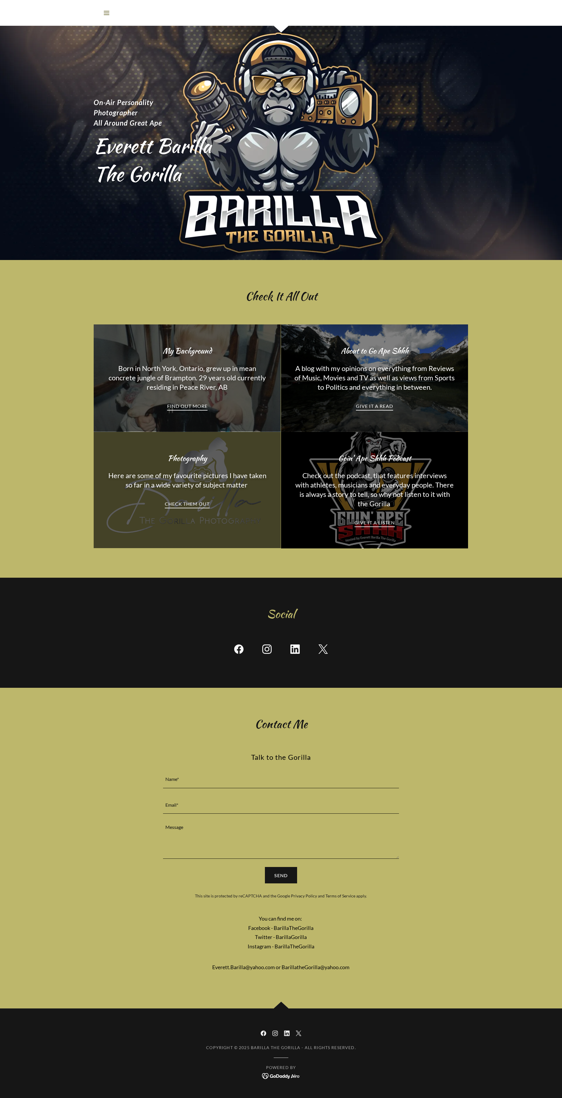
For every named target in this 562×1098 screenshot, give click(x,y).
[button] (106, 13)
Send (281, 875)
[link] (239, 650)
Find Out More (187, 406)
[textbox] (281, 778)
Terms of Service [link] (340, 895)
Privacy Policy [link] (304, 895)
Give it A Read (374, 406)
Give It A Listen (374, 522)
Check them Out (187, 504)
